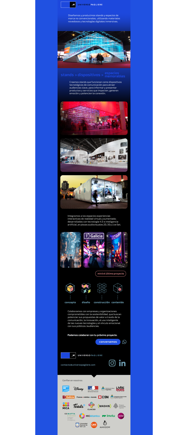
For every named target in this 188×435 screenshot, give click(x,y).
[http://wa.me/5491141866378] (110, 345)
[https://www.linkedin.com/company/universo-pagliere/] (122, 367)
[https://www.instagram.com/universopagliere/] (112, 367)
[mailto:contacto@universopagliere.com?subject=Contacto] (78, 366)
